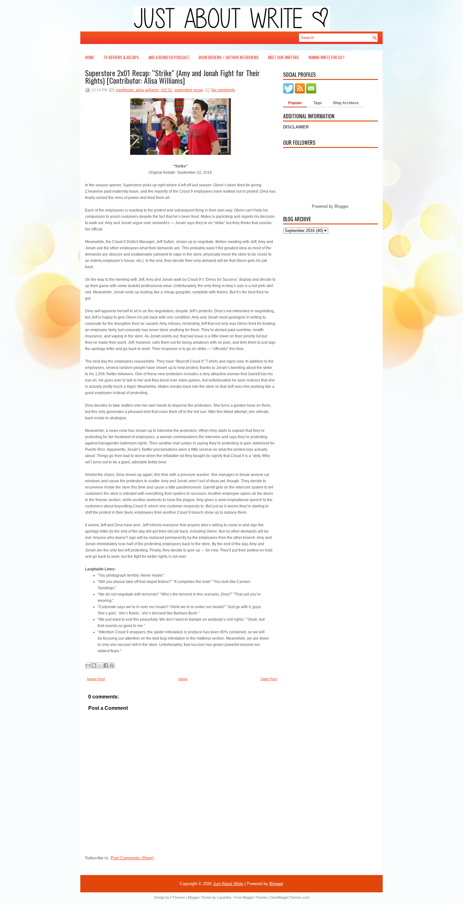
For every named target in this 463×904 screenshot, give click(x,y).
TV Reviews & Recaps (121, 57)
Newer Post (96, 679)
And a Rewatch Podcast (168, 57)
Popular (295, 103)
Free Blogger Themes (251, 897)
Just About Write (228, 883)
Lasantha (224, 897)
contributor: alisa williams (137, 90)
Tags (317, 103)
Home (89, 57)
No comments (223, 90)
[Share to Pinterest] (112, 665)
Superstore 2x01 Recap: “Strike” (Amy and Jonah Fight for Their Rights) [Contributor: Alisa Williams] (172, 76)
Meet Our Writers (283, 57)
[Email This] (88, 665)
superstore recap (188, 90)
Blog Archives (346, 103)
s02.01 (166, 90)
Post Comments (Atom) (132, 858)
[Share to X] (100, 665)
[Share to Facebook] (106, 665)
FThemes (177, 897)
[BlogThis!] (94, 665)
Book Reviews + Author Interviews (229, 57)
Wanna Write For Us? (326, 57)
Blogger (341, 206)
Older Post (268, 679)
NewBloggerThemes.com (290, 897)
